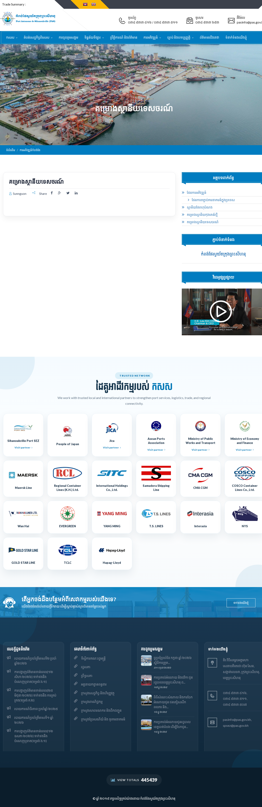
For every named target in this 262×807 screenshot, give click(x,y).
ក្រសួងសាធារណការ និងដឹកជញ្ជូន (101, 710)
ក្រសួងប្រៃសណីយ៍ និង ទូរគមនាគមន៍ (103, 719)
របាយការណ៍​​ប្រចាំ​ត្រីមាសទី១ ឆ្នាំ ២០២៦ (33, 720)
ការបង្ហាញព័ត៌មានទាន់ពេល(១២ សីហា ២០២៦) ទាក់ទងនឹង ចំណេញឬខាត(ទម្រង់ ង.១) (33, 676)
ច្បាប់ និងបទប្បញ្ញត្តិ (179, 37)
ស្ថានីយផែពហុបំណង (199, 207)
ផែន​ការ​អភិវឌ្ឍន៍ (196, 193)
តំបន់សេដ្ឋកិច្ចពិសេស (37, 37)
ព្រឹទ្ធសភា (86, 676)
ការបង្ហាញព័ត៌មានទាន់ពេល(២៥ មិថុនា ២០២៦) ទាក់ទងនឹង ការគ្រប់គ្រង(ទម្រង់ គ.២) (35, 695)
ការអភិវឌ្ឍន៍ (150, 37)
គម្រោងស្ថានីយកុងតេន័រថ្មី (202, 215)
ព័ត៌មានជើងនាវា (209, 37)
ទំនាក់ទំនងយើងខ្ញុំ (236, 37)
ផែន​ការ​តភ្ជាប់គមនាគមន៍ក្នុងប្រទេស (213, 200)
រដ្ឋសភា (85, 667)
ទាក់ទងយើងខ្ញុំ (241, 602)
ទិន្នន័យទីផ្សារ (92, 37)
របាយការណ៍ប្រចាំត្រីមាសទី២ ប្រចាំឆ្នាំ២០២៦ (35, 660)
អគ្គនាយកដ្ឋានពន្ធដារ (94, 684)
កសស (10, 37)
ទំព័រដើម (10, 150)
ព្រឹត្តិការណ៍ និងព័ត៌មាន (123, 37)
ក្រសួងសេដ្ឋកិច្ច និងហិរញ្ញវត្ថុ (97, 693)
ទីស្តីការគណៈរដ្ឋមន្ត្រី (93, 658)
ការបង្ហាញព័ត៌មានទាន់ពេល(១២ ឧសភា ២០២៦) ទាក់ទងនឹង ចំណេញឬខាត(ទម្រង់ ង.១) (33, 736)
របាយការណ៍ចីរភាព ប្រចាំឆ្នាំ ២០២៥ (36, 709)
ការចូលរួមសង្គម (68, 37)
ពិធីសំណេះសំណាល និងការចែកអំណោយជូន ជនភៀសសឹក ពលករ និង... (173, 702)
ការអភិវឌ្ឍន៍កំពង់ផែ (30, 150)
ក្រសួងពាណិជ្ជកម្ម (92, 701)
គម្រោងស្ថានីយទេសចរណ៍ (202, 222)
